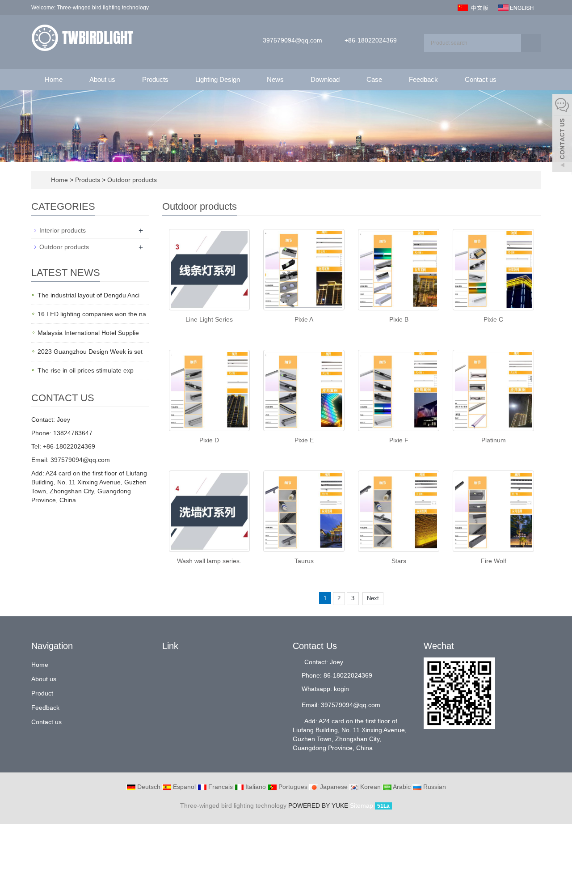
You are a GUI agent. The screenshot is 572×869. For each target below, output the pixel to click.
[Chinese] (474, 7)
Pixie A (303, 319)
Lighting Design (217, 79)
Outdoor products (131, 179)
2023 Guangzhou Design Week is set (90, 351)
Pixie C (493, 319)
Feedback (423, 79)
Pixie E (304, 440)
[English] (516, 7)
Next (373, 598)
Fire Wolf (493, 560)
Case (374, 79)
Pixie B (398, 319)
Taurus (304, 560)
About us (102, 79)
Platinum (493, 440)
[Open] (562, 134)
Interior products (62, 230)
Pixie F (398, 440)
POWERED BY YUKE (319, 805)
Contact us (480, 79)
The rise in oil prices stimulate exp (86, 370)
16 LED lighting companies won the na (92, 314)
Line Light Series (209, 319)
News (275, 79)
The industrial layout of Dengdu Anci (88, 295)
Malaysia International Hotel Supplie (88, 332)
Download (325, 79)
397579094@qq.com (292, 40)
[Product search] (531, 43)
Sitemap (361, 805)
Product (42, 693)
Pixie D (209, 440)
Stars (398, 560)
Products (155, 79)
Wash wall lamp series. (209, 560)
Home (54, 79)
